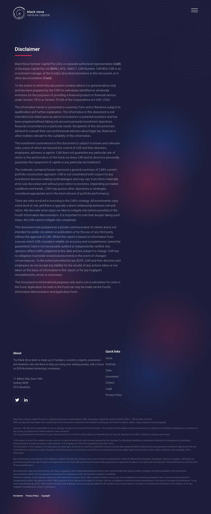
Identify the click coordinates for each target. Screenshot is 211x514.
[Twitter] (17, 400)
